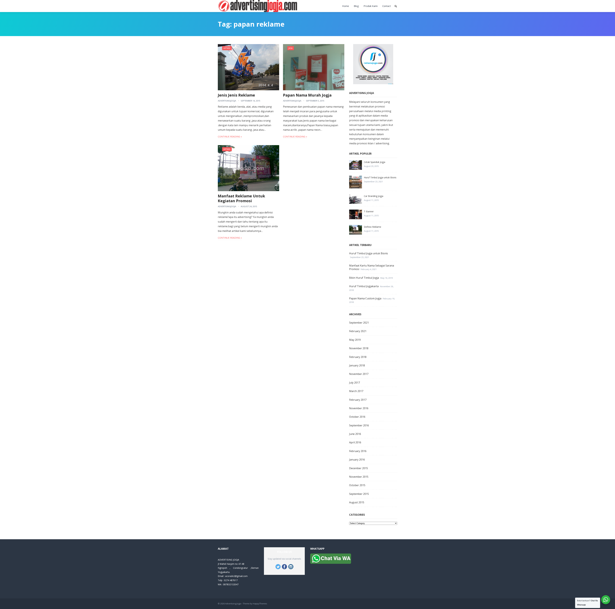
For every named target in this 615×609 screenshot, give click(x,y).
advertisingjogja (227, 100)
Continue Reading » (230, 136)
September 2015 (359, 494)
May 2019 (355, 340)
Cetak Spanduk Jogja (374, 162)
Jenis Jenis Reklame (236, 95)
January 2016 (357, 459)
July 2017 (354, 382)
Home (345, 6)
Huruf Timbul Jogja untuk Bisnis (380, 177)
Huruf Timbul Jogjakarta (364, 286)
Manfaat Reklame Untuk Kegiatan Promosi (241, 198)
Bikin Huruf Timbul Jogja (364, 277)
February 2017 (357, 400)
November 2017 (358, 374)
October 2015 (357, 485)
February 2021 (357, 331)
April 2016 (355, 442)
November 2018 (358, 348)
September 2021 (359, 322)
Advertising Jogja (233, 603)
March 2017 (356, 391)
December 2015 (358, 468)
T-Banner (369, 211)
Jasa (291, 48)
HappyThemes (260, 603)
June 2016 (355, 434)
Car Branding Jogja (373, 196)
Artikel (226, 48)
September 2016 (359, 425)
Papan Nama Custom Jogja (365, 298)
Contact (386, 6)
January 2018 (357, 365)
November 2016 (358, 408)
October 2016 (357, 417)
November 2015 (358, 476)
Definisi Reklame (372, 226)
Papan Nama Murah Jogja (307, 95)
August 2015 (356, 502)
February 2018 (357, 357)
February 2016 (357, 451)
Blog (356, 6)
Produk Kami (370, 6)
